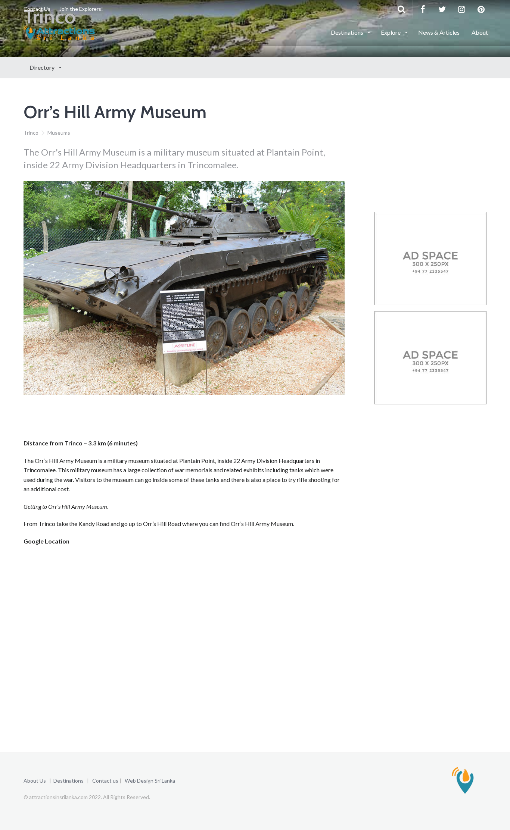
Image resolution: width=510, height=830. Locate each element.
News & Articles (439, 32)
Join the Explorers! (81, 9)
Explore (391, 32)
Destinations (347, 32)
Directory (42, 67)
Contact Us (37, 9)
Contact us (105, 780)
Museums (58, 132)
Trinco (31, 132)
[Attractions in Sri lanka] (59, 31)
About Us (35, 780)
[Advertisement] (159, 419)
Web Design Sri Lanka (150, 780)
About (480, 32)
